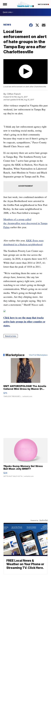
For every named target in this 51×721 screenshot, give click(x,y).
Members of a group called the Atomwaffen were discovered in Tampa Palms (25, 223)
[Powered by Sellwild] (43, 520)
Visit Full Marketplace (38, 355)
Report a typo (10, 336)
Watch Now (43, 4)
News (7, 24)
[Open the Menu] (4, 4)
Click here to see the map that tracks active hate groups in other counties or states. (24, 321)
